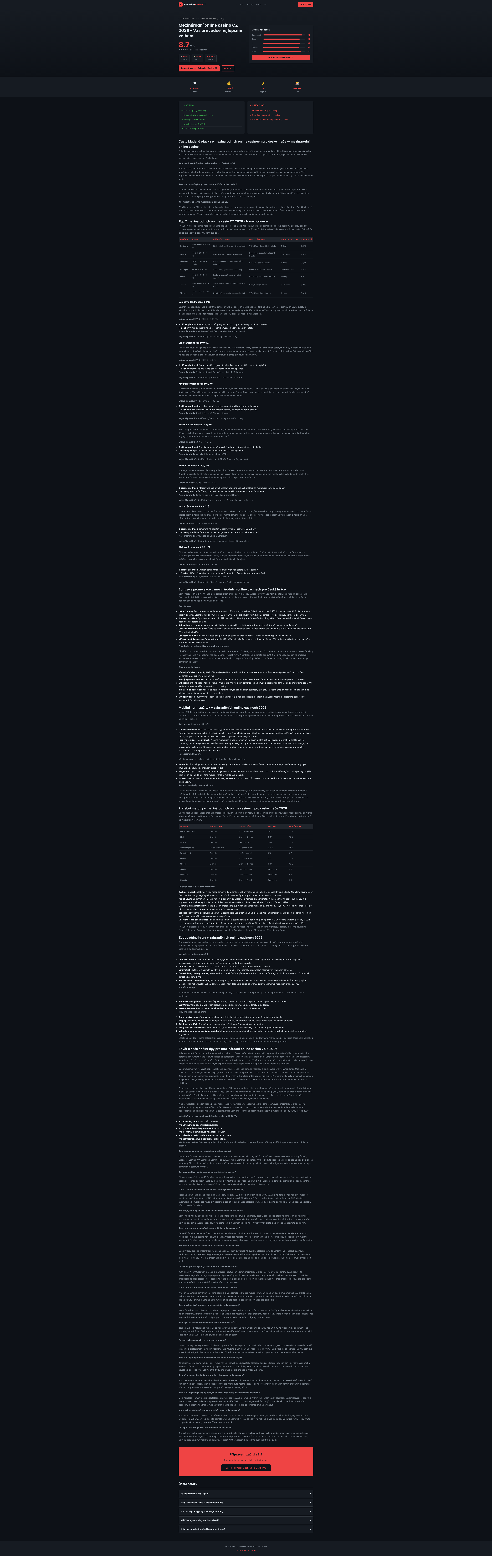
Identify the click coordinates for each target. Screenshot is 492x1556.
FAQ (265, 4)
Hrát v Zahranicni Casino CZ (281, 57)
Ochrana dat (241, 1550)
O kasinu (240, 4)
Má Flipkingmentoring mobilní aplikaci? (200, 1520)
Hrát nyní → (305, 4)
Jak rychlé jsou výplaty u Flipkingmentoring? (202, 1511)
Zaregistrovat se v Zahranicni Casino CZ (199, 68)
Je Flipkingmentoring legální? (195, 1493)
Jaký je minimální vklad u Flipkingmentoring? (202, 1502)
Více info (228, 68)
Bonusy (250, 4)
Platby (258, 4)
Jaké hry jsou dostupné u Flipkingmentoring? (203, 1529)
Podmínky (252, 1550)
